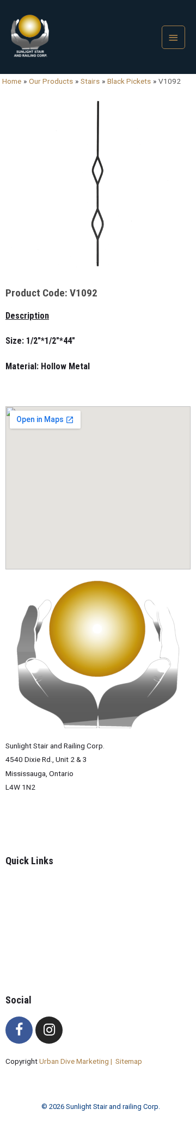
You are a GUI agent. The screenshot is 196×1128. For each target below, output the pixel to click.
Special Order (50, 924)
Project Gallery (51, 911)
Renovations (48, 952)
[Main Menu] (174, 37)
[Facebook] (19, 1030)
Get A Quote (48, 966)
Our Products (50, 897)
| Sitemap (126, 1061)
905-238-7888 (29, 824)
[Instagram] (49, 1030)
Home (37, 883)
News (37, 938)
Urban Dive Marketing (75, 1061)
